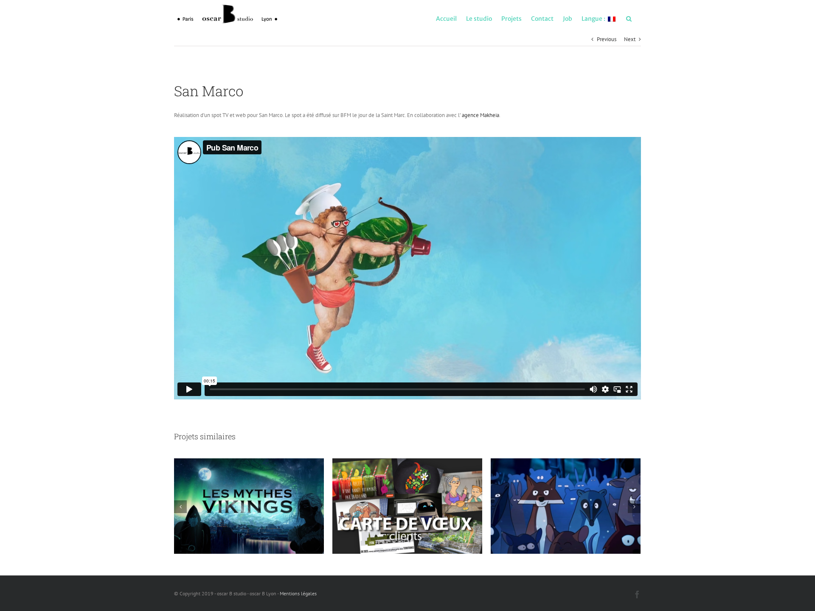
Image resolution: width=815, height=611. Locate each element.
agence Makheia (480, 115)
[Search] (629, 18)
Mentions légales (298, 593)
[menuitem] (446, 18)
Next (629, 39)
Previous (606, 39)
